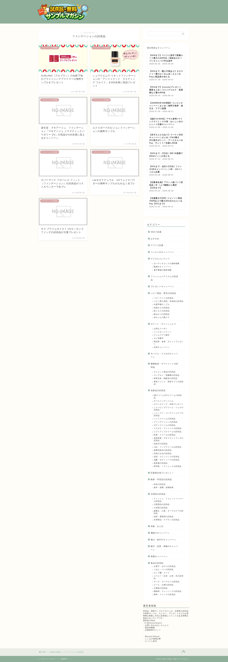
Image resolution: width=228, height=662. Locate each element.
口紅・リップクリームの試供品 (167, 447)
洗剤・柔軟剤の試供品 (164, 517)
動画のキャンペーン (163, 267)
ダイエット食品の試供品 (164, 372)
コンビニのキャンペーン (162, 252)
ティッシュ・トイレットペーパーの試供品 (168, 500)
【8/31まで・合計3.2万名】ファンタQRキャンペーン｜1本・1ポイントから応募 (165, 169)
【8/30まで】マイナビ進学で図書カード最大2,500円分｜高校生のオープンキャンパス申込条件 (166, 58)
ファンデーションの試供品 (165, 422)
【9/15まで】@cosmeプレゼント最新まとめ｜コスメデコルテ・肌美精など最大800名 (166, 90)
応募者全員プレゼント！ (162, 473)
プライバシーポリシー (49, 659)
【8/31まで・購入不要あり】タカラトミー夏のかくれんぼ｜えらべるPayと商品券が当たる (166, 74)
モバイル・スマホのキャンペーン (164, 355)
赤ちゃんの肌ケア (162, 317)
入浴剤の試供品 (161, 508)
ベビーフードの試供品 (164, 298)
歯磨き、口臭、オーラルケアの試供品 (168, 512)
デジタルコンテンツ (160, 259)
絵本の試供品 (160, 484)
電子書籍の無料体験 (163, 270)
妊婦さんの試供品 (162, 308)
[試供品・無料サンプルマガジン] (63, 20)
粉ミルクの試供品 (162, 311)
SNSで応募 (156, 232)
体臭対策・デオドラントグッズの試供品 (168, 439)
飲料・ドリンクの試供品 (164, 594)
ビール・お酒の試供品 (164, 585)
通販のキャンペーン (160, 533)
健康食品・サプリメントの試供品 (164, 365)
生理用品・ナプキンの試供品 (166, 520)
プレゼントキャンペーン (162, 286)
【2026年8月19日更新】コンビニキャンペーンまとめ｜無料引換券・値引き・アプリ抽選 (166, 106)
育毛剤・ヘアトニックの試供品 (167, 466)
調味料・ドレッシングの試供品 (167, 591)
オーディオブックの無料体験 (166, 264)
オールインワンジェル (164, 401)
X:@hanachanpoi (153, 623)
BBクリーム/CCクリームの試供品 (168, 396)
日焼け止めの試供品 (163, 453)
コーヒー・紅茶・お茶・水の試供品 (168, 577)
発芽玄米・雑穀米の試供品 (165, 378)
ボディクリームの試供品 (164, 425)
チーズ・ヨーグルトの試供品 (166, 582)
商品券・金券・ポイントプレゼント (168, 343)
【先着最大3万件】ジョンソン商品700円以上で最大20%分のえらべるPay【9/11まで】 (165, 201)
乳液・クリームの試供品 (164, 435)
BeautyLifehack (152, 636)
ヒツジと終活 (151, 641)
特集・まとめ (157, 526)
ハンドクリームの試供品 (164, 419)
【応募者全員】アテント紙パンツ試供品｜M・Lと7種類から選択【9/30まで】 (166, 185)
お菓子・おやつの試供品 (164, 566)
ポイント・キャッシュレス (163, 324)
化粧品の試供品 (158, 390)
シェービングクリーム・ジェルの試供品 (168, 408)
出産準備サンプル (162, 304)
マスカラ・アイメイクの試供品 (167, 428)
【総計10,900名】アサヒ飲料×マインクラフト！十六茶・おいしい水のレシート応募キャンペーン (166, 121)
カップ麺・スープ (162, 573)
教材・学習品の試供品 (161, 479)
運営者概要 (150, 628)
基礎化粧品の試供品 (163, 450)
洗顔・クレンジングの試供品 (166, 457)
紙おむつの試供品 (162, 314)
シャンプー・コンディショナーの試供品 (168, 414)
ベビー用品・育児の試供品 (163, 293)
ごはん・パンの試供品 (164, 569)
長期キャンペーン (159, 556)
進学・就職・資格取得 (164, 487)
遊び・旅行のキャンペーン (163, 539)
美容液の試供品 (161, 463)
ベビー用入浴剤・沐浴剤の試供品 (168, 301)
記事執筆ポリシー (153, 630)
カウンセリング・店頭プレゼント (168, 404)
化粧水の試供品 (161, 444)
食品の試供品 (157, 563)
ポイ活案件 (159, 338)
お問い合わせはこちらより (157, 625)
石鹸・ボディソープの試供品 (166, 460)
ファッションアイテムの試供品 (164, 278)
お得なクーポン (161, 329)
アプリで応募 (157, 245)
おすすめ (155, 239)
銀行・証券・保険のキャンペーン (164, 548)
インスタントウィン (163, 332)
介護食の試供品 (161, 588)
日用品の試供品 (158, 494)
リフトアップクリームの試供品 (167, 432)
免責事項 (64, 659)
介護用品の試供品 (162, 504)
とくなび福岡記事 (153, 639)
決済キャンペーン (162, 347)
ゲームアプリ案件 (162, 335)
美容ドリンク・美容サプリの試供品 (168, 383)
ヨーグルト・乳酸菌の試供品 (166, 375)
